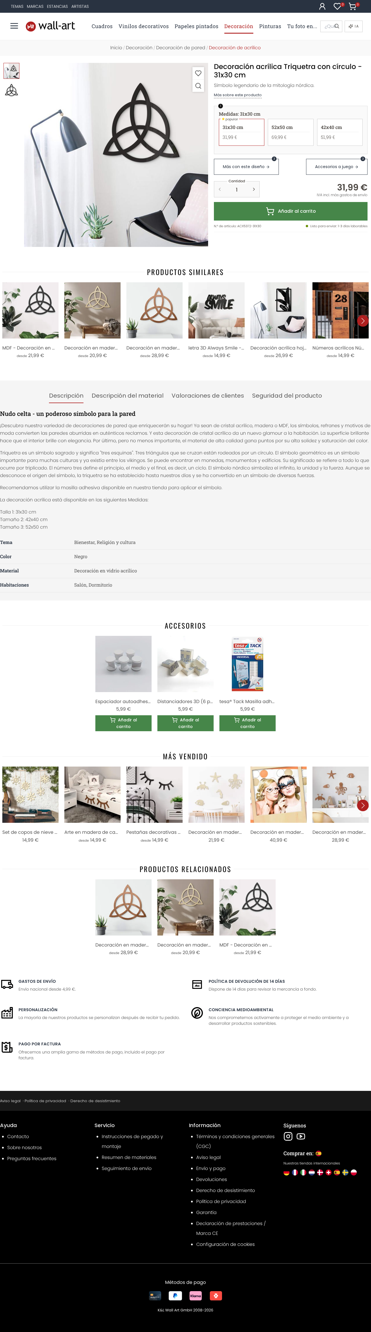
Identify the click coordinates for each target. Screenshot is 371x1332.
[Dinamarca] (320, 1172)
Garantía (206, 1212)
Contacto (18, 1136)
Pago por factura (40, 1044)
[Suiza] (328, 1172)
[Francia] (295, 1172)
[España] (337, 1172)
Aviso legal (10, 1101)
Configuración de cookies (225, 1244)
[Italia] (303, 1172)
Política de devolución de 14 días (247, 981)
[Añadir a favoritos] (198, 73)
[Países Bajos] (312, 1172)
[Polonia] (354, 1172)
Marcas (35, 6)
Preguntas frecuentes (32, 1158)
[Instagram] (288, 1136)
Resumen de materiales (129, 1157)
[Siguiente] (363, 321)
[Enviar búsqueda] (336, 26)
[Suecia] (345, 1172)
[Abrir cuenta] (322, 6)
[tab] (66, 396)
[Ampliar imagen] (198, 85)
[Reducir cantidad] (219, 189)
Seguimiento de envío (127, 1168)
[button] (116, 155)
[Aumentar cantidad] (253, 189)
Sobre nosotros (24, 1147)
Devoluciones (211, 1179)
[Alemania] (286, 1172)
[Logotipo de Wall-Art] (50, 26)
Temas (17, 6)
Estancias (57, 6)
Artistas (80, 6)
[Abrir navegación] (14, 26)
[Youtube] (300, 1136)
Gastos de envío (37, 981)
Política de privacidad (45, 1101)
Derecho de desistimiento (95, 1101)
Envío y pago (210, 1168)
